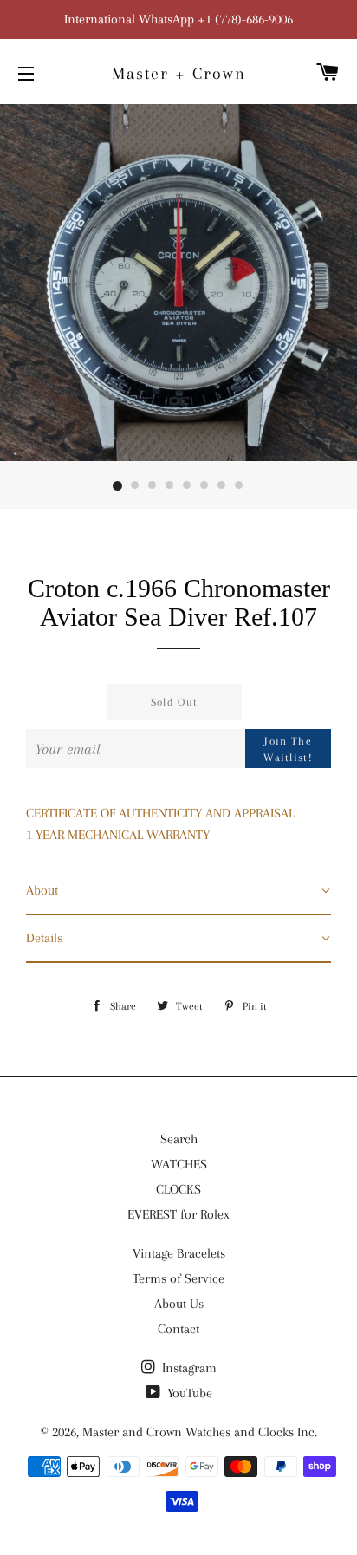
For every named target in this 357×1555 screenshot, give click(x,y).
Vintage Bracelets (179, 1253)
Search (179, 1139)
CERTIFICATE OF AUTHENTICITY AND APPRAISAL (160, 813)
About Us (179, 1303)
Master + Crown (179, 73)
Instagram (188, 1368)
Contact (178, 1329)
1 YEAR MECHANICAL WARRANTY (118, 835)
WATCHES (179, 1164)
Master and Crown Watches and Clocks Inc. (199, 1432)
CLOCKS (178, 1189)
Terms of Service (178, 1278)
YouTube (188, 1393)
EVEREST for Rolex (178, 1214)
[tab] (178, 891)
